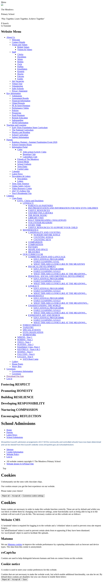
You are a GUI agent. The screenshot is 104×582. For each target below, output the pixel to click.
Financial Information (21, 101)
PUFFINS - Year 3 (25, 344)
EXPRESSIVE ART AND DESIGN (44, 315)
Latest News (17, 174)
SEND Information (20, 122)
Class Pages (17, 198)
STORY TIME (34, 225)
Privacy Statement (19, 91)
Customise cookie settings (33, 496)
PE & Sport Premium (21, 105)
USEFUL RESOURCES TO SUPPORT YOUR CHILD (53, 227)
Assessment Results (20, 98)
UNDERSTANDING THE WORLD (44, 305)
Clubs (19, 149)
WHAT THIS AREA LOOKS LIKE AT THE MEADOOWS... (61, 303)
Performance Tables (20, 108)
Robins (20, 62)
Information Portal (19, 147)
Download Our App (15, 376)
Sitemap (9, 449)
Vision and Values (19, 44)
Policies (15, 110)
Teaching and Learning (16, 125)
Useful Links (22, 169)
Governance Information (22, 371)
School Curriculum (20, 135)
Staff (14, 52)
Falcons (20, 76)
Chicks (20, 54)
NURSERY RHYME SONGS (47, 235)
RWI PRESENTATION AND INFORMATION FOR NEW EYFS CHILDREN (63, 208)
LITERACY (28, 203)
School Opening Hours (22, 144)
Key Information (13, 93)
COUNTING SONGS (43, 237)
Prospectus (16, 113)
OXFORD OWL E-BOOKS (40, 213)
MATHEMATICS (30, 230)
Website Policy (12, 454)
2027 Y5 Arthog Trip (21, 191)
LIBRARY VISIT (36, 218)
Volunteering (17, 86)
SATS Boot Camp (30, 359)
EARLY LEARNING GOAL (46, 261)
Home (9, 430)
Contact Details (18, 42)
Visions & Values (24, 49)
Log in (9, 378)
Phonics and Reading (21, 132)
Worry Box (17, 366)
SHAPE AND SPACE (38, 249)
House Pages (17, 364)
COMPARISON (35, 242)
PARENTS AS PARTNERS (40, 205)
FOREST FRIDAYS (32, 325)
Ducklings (21, 57)
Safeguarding (17, 120)
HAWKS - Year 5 (24, 352)
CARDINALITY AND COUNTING (44, 232)
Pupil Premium (18, 115)
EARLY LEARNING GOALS (47, 271)
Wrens (20, 59)
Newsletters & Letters (21, 176)
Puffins (20, 66)
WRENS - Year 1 (24, 337)
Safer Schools (18, 88)
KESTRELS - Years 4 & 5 (28, 349)
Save (25, 579)
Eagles (20, 79)
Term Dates (22, 166)
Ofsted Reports (18, 103)
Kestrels (20, 71)
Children (10, 196)
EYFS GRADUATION (33, 332)
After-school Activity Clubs (34, 152)
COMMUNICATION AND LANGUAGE (46, 257)
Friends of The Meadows (28, 159)
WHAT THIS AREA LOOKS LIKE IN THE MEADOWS (59, 264)
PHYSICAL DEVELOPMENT (42, 266)
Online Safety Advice (21, 186)
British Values (23, 47)
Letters (20, 181)
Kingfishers (22, 69)
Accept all (16, 496)
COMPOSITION (35, 244)
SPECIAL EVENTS (32, 330)
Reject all (5, 496)
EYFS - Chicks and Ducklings (30, 201)
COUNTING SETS (42, 240)
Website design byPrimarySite (20, 464)
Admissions (17, 96)
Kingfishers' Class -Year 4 (28, 347)
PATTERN (33, 247)
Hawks (20, 74)
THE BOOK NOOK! (37, 215)
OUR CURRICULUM (33, 254)
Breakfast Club (29, 154)
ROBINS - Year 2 (25, 339)
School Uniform (24, 164)
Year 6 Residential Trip (22, 193)
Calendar (16, 171)
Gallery (15, 361)
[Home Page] (2, 5)
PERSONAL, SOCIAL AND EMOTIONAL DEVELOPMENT (56, 276)
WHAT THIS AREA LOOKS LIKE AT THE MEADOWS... (60, 274)
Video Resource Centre (22, 188)
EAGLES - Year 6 (25, 357)
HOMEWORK (29, 335)
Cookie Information (14, 452)
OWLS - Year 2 (24, 342)
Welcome (16, 40)
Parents (9, 140)
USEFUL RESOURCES (39, 210)
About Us (10, 37)
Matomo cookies (15, 544)
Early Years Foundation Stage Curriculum (30, 127)
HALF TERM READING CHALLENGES (47, 220)
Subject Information (20, 137)
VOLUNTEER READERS (40, 222)
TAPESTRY (28, 327)
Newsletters (22, 179)
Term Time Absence (20, 183)
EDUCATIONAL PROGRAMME (49, 259)
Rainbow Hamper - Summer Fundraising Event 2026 (34, 142)
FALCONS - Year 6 (26, 354)
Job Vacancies (18, 81)
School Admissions (14, 437)
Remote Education (20, 118)
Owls (19, 64)
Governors (11, 369)
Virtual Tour (17, 83)
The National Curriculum (22, 130)
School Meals (23, 162)
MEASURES (34, 252)
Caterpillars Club (30, 157)
